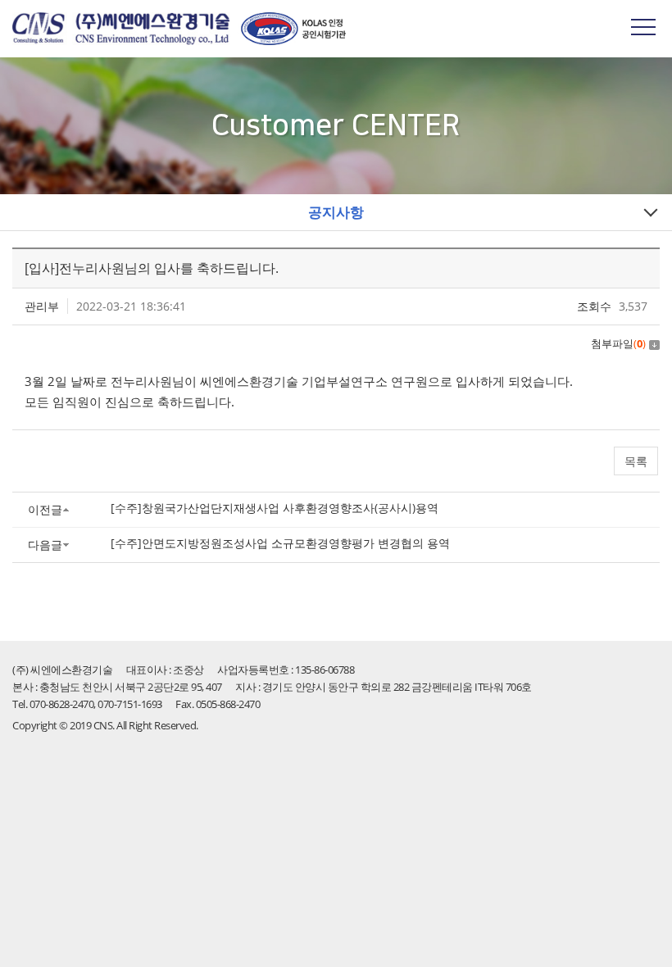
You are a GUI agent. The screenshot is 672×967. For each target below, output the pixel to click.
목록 (635, 461)
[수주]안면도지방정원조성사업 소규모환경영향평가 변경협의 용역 (280, 543)
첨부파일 (618, 343)
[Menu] (643, 26)
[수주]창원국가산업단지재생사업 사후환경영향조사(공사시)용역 (274, 507)
